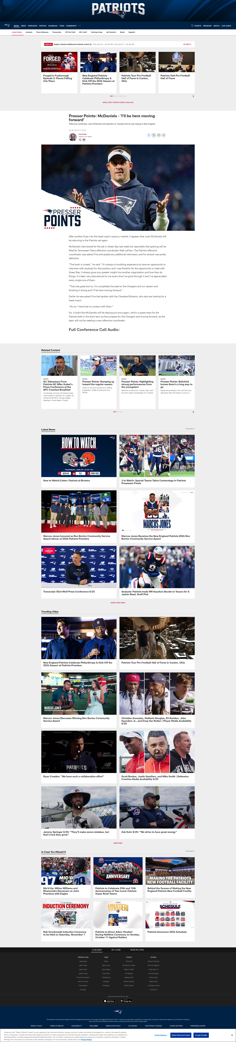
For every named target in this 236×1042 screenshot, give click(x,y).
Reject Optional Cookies (181, 1035)
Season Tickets (129, 1025)
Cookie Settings (161, 1035)
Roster (106, 1016)
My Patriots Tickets (129, 1020)
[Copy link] (164, 135)
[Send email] (159, 136)
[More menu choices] (80, 26)
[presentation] (194, 96)
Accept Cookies (201, 1035)
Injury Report (106, 1025)
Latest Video (83, 1020)
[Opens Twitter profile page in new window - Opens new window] (80, 139)
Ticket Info (128, 1016)
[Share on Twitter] (154, 136)
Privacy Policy (86, 1039)
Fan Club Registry (153, 1020)
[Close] (232, 1035)
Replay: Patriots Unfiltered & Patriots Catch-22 (72, 44)
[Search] (192, 25)
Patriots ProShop (153, 1016)
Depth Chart (106, 1020)
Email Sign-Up (153, 1025)
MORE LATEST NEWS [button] (118, 658)
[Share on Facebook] (149, 136)
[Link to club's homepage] (7, 25)
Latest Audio (83, 1025)
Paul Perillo (83, 134)
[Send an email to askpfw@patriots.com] (83, 139)
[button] (111, 96)
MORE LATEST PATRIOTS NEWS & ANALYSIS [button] (118, 102)
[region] (118, 1035)
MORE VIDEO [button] (118, 898)
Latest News (83, 1016)
